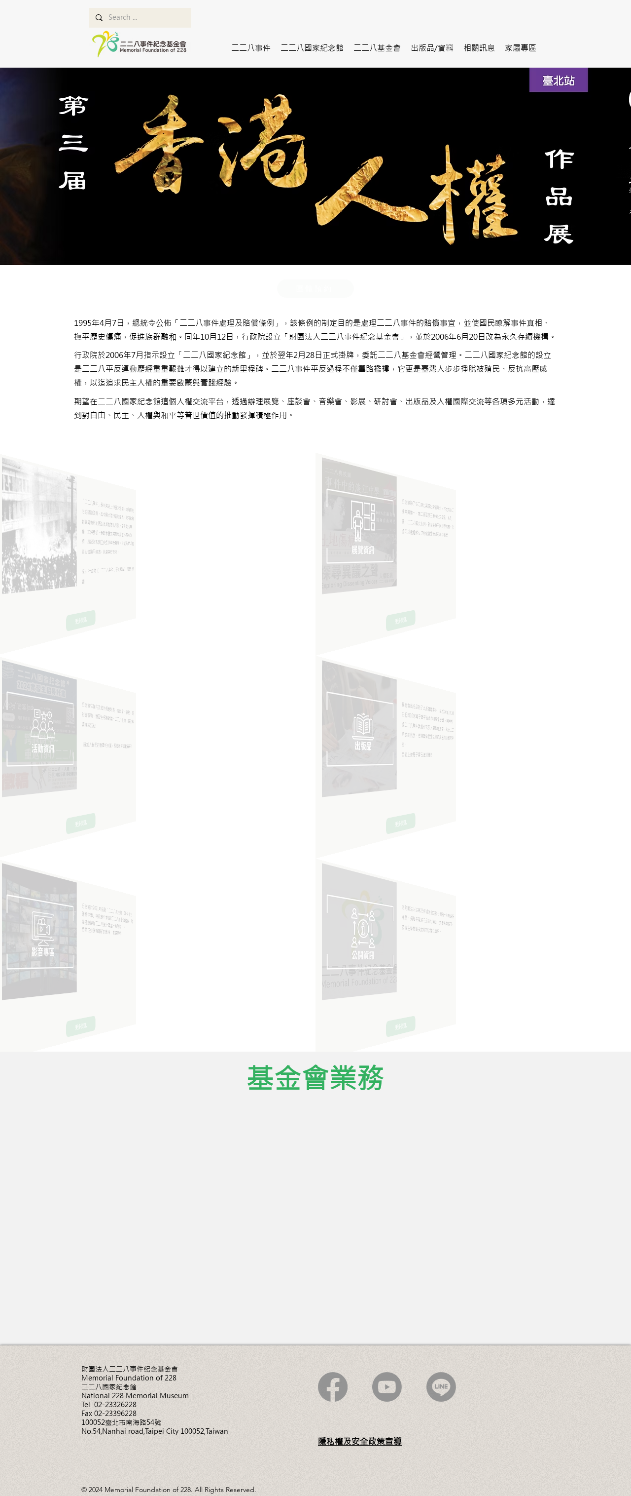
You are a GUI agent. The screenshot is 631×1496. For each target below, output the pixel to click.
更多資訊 (118, 1186)
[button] (251, 48)
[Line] (441, 1387)
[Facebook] (333, 1387)
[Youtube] (387, 1387)
